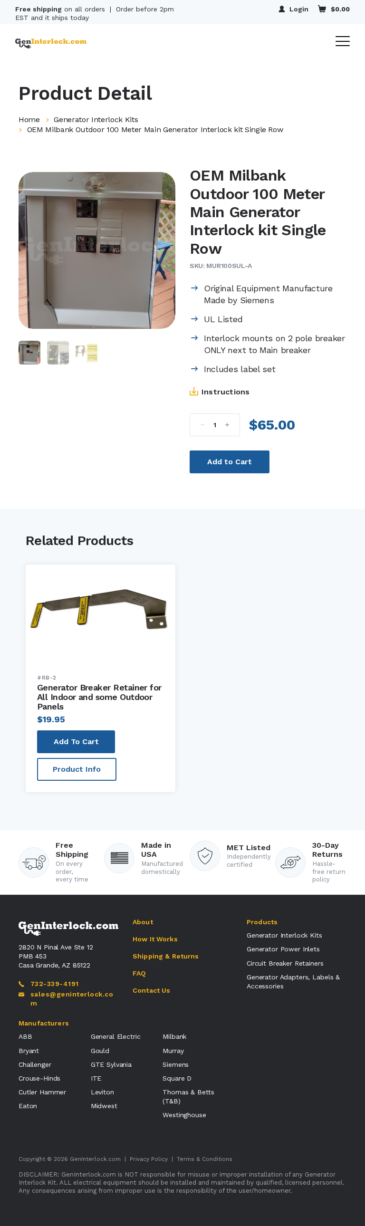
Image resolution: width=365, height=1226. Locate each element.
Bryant (29, 1050)
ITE (96, 1078)
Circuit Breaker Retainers (285, 963)
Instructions (226, 391)
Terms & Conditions (204, 1159)
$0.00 (340, 9)
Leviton (102, 1092)
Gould (100, 1050)
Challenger (35, 1064)
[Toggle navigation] (343, 42)
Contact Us (151, 990)
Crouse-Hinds (39, 1078)
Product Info (77, 769)
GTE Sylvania (111, 1064)
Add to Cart (229, 461)
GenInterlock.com (95, 1159)
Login (298, 9)
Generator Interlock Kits (96, 119)
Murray (173, 1050)
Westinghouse (184, 1115)
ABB (25, 1036)
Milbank (174, 1036)
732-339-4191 (54, 983)
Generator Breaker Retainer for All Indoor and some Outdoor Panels (99, 696)
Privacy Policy (149, 1159)
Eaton (28, 1106)
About (143, 922)
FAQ (139, 973)
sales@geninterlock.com (71, 998)
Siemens (176, 1064)
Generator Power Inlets (283, 949)
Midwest (104, 1106)
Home (29, 119)
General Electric (116, 1036)
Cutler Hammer (42, 1092)
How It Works (155, 939)
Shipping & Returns (166, 956)
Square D (177, 1078)
